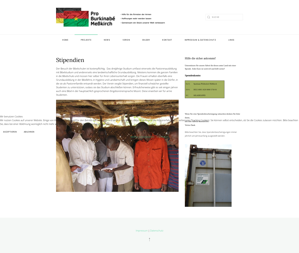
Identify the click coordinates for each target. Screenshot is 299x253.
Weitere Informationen (142, 136)
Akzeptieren (10, 131)
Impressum (162, 136)
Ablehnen (29, 131)
